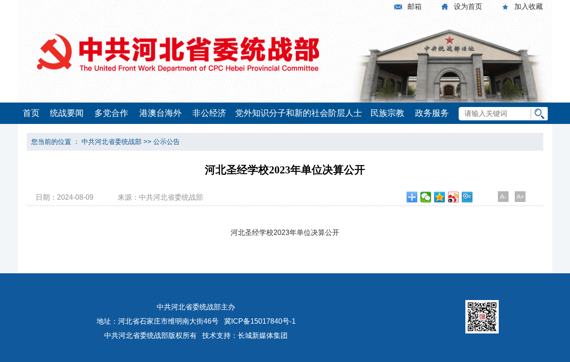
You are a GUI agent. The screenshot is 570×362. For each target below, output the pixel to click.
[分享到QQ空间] (439, 197)
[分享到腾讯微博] (467, 197)
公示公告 (166, 141)
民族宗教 (387, 113)
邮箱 (414, 6)
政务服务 (432, 113)
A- (503, 196)
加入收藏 (528, 6)
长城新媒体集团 (263, 335)
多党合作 (111, 113)
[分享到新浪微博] (453, 197)
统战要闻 (67, 113)
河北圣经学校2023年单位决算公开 (285, 232)
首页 (31, 113)
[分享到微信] (426, 197)
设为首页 (468, 6)
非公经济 (209, 113)
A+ (520, 196)
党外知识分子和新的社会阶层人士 (298, 113)
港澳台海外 (160, 113)
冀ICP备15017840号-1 (260, 321)
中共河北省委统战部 (111, 141)
